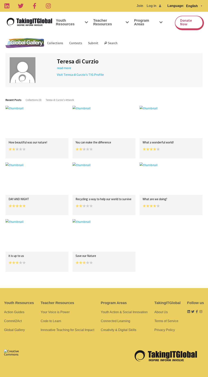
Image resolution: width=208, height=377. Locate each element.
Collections (55, 43)
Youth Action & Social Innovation (124, 312)
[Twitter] (21, 6)
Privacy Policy (164, 330)
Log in (151, 5)
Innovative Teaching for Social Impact (67, 330)
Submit (93, 43)
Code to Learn (51, 321)
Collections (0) (33, 100)
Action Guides (14, 312)
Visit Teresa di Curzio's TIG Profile (80, 75)
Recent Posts (13, 100)
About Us (161, 312)
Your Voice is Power (55, 312)
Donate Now (186, 22)
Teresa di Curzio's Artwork (60, 100)
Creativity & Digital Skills (118, 330)
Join (139, 5)
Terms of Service (166, 321)
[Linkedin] (7, 6)
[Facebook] (34, 6)
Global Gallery (24, 43)
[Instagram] (48, 6)
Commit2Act (13, 321)
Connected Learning (115, 321)
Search (112, 43)
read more (64, 68)
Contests (75, 43)
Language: (175, 5)
